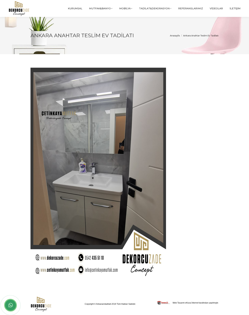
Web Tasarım (179, 303)
